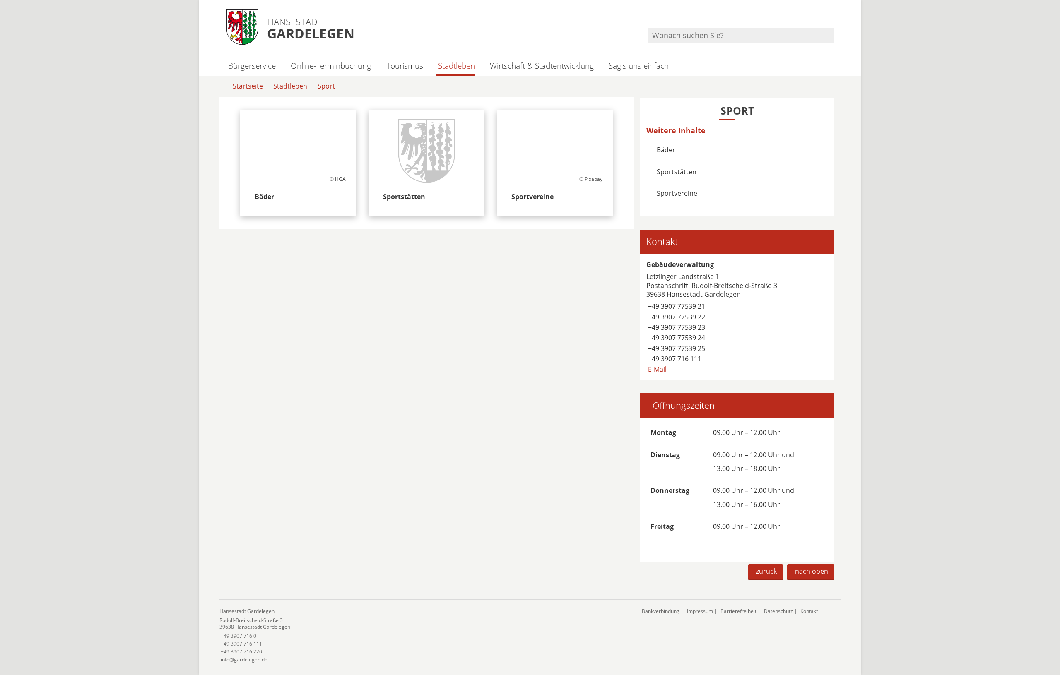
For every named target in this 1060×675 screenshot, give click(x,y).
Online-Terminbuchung (331, 65)
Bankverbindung (660, 611)
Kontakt (809, 611)
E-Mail (656, 369)
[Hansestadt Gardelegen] (424, 635)
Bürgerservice (252, 65)
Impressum (700, 611)
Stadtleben (456, 65)
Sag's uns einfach (639, 65)
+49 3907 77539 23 (675, 327)
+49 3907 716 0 (237, 635)
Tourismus (404, 65)
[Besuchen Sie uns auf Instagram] (833, 17)
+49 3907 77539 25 (675, 348)
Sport (326, 86)
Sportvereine (677, 193)
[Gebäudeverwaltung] (737, 317)
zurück (766, 571)
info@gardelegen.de (243, 659)
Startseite (248, 86)
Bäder (666, 149)
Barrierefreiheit (738, 611)
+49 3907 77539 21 (675, 306)
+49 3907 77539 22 (675, 317)
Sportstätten (676, 171)
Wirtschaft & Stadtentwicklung (542, 65)
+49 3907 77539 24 (675, 337)
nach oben (811, 571)
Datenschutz (778, 611)
